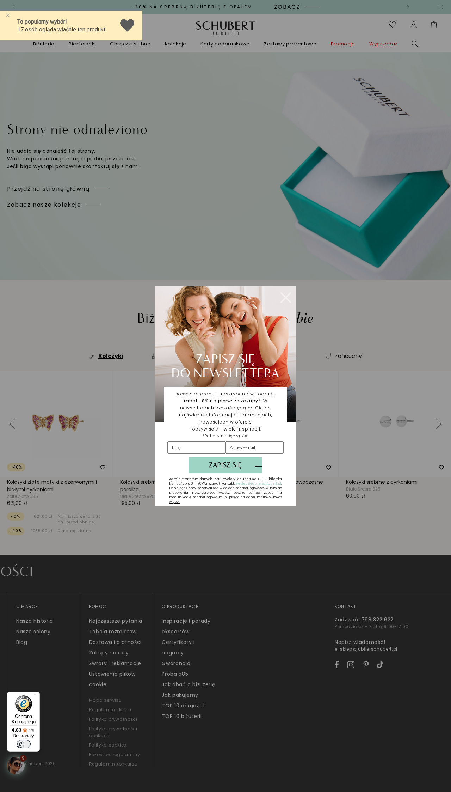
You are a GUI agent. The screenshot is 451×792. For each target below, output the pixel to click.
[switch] (24, 744)
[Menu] (35, 696)
